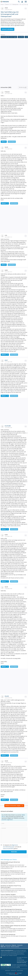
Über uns (3, 946)
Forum (2, 4)
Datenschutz (13, 970)
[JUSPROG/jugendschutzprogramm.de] (6, 965)
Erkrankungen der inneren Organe (9, 36)
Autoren (8, 946)
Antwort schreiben (7, 29)
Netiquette (20, 945)
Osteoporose (15, 4)
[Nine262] (3, 696)
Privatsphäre (20, 970)
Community (8, 945)
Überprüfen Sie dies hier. (21, 962)
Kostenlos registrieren (7, 819)
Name (3, 823)
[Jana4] (3, 360)
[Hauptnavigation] (25, 1)
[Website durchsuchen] (19, 1)
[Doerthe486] (3, 426)
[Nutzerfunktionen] (22, 1)
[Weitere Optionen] (25, 8)
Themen (7, 4)
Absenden (14, 851)
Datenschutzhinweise (8, 848)
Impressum (7, 970)
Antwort (4, 828)
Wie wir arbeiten (15, 946)
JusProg (18, 967)
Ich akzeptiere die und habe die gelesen (12, 846)
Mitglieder (14, 945)
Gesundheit (20, 36)
